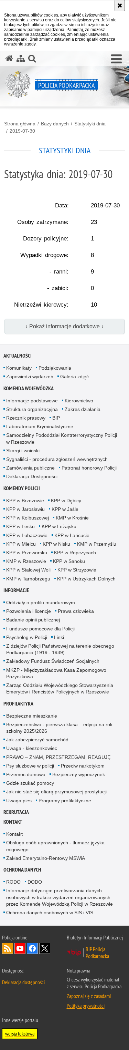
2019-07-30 (22, 131)
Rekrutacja (16, 812)
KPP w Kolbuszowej (27, 518)
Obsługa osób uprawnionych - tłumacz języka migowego (55, 846)
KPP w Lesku (20, 526)
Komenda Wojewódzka (28, 388)
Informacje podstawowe (32, 400)
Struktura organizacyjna (32, 409)
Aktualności (17, 355)
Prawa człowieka (76, 611)
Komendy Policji (21, 488)
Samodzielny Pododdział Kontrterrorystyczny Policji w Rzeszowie (61, 438)
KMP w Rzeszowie (26, 561)
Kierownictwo (79, 400)
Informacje (16, 590)
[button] (116, 59)
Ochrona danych (22, 869)
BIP (56, 418)
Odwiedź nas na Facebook (32, 948)
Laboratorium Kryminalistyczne (39, 426)
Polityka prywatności (86, 1005)
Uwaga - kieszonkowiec (31, 748)
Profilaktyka (18, 703)
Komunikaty (19, 368)
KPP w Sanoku (69, 561)
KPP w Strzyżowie (76, 570)
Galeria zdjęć (74, 376)
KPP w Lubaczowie (26, 535)
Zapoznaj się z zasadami (89, 995)
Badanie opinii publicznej (33, 619)
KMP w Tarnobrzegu (28, 578)
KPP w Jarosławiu (25, 509)
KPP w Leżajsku (59, 526)
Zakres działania (82, 409)
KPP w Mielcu (21, 544)
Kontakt (12, 821)
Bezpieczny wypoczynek (78, 774)
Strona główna (19, 123)
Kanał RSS (7, 948)
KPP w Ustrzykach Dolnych (86, 578)
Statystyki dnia (90, 123)
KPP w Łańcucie (71, 535)
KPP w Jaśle (65, 509)
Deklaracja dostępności (23, 982)
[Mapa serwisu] (21, 58)
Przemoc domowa (25, 774)
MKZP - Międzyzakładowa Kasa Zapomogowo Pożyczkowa (56, 673)
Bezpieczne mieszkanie (31, 716)
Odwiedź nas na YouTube (19, 948)
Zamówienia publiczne (30, 468)
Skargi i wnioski (23, 450)
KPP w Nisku (56, 544)
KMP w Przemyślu (96, 544)
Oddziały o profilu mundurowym (40, 602)
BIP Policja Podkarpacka (97, 952)
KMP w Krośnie (72, 518)
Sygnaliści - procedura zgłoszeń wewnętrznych (57, 459)
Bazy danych (55, 123)
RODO (13, 882)
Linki (59, 637)
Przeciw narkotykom (83, 766)
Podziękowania (55, 368)
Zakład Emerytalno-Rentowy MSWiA (45, 858)
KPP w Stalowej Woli (28, 570)
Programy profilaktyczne (65, 800)
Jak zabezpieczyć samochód (37, 739)
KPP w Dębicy (66, 500)
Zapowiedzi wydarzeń (29, 376)
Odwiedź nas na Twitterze (44, 948)
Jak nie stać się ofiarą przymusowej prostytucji (56, 791)
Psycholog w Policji (26, 637)
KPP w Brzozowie (25, 500)
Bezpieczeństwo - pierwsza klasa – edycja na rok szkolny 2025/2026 (59, 728)
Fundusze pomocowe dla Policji (40, 628)
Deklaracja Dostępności (31, 476)
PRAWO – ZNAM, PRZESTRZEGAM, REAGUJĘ (58, 757)
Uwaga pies (19, 800)
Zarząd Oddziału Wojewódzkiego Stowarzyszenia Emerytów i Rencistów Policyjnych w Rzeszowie (59, 688)
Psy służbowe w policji (30, 766)
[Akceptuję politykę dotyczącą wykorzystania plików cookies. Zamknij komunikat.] (120, 5)
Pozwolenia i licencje (28, 611)
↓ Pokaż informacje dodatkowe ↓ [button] (64, 326)
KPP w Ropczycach (75, 552)
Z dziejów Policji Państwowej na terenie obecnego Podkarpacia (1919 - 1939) (60, 649)
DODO (35, 882)
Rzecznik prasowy (25, 418)
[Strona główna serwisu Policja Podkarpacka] (9, 58)
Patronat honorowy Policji (89, 468)
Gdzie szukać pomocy (30, 783)
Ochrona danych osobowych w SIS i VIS (49, 912)
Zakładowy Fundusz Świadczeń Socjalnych (52, 661)
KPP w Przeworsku (26, 552)
